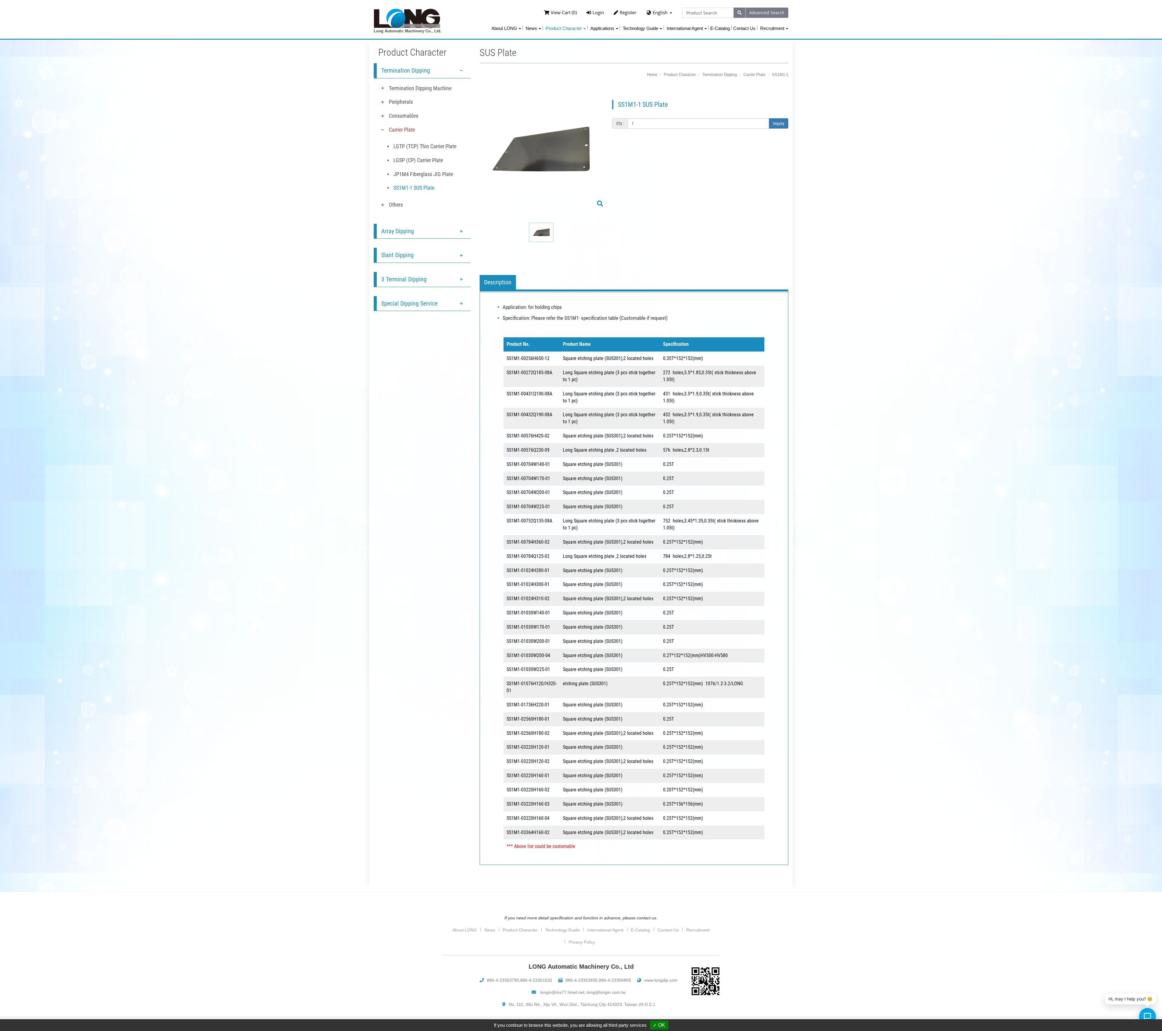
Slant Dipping (397, 255)
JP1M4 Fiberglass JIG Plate (423, 174)
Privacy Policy (582, 942)
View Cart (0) (564, 12)
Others (396, 204)
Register (628, 12)
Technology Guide (562, 930)
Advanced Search (766, 12)
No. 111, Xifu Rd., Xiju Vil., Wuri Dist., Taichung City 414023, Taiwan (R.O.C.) (582, 1004)
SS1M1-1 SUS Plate (413, 188)
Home (652, 74)
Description (497, 282)
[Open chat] (1147, 1016)
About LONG (464, 930)
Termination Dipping (405, 70)
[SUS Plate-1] (541, 154)
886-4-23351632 (536, 980)
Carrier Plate (402, 129)
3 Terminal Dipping (404, 279)
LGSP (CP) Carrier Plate (418, 160)
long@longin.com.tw (606, 992)
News (489, 930)
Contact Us (744, 28)
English (660, 12)
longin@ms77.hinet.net (562, 992)
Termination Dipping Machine (420, 88)
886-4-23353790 (503, 980)
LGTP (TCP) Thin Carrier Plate (424, 146)
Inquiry (778, 123)
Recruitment (698, 930)
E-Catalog (720, 28)
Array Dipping (397, 231)
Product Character (680, 74)
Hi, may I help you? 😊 (1130, 998)
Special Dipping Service (409, 303)
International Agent (605, 930)
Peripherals (401, 102)
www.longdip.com (661, 980)
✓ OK (659, 1025)
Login (598, 12)
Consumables (403, 116)
